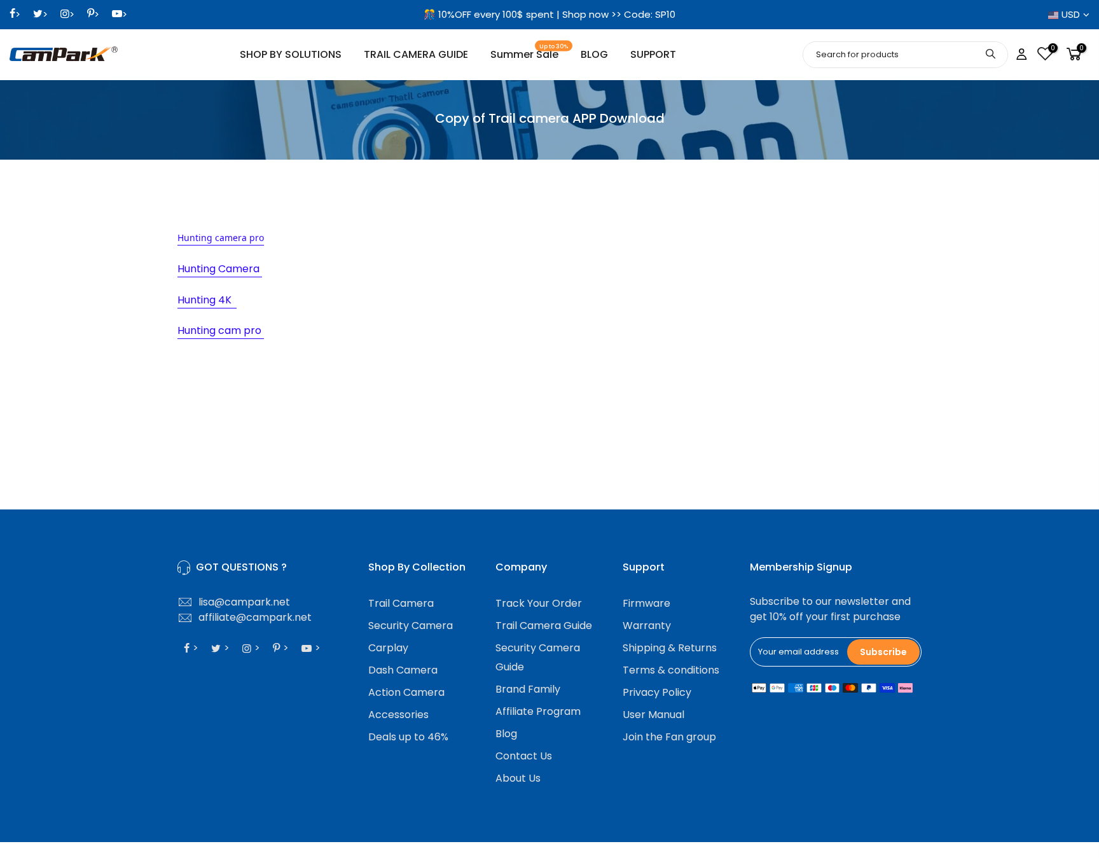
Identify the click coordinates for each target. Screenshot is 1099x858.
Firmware (646, 603)
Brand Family (527, 689)
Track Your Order (538, 603)
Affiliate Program (538, 711)
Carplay (388, 647)
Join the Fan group (669, 737)
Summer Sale (529, 52)
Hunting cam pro (220, 330)
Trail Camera (401, 603)
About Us (518, 778)
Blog (506, 733)
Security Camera (410, 625)
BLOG (594, 54)
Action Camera (406, 692)
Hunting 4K (207, 300)
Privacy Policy (657, 692)
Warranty (647, 625)
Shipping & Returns (670, 647)
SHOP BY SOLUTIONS (291, 54)
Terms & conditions (671, 670)
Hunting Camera (219, 268)
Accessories (398, 714)
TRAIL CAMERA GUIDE (416, 54)
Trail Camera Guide (543, 625)
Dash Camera (403, 670)
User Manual (653, 714)
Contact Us (523, 756)
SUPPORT (653, 54)
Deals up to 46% (408, 737)
